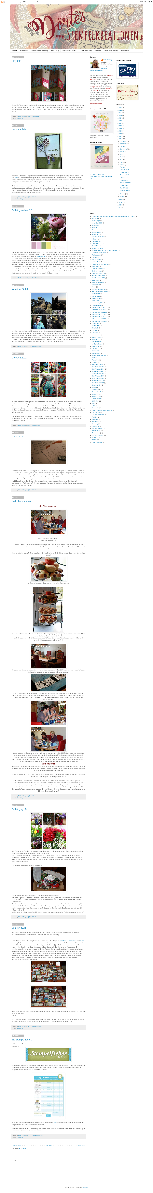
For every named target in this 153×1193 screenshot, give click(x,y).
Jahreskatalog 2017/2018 (99, 316)
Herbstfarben (96, 294)
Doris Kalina (63, 941)
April (121, 162)
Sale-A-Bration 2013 (98, 367)
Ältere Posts (81, 1145)
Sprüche (94, 387)
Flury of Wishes (96, 259)
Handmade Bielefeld (98, 282)
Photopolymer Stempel (99, 355)
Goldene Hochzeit (97, 268)
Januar (122, 196)
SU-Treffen (95, 401)
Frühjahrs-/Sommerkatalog (100, 264)
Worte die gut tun (97, 442)
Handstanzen (96, 284)
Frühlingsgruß (19, 809)
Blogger (85, 1187)
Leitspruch (95, 332)
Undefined (95, 419)
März (121, 165)
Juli (121, 154)
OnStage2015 (96, 348)
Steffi (16, 178)
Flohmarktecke (125, 51)
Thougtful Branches (98, 415)
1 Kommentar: (36, 116)
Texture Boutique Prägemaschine (102, 410)
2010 (120, 200)
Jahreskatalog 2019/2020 (99, 321)
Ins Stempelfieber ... (22, 1039)
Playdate (16, 61)
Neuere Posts (16, 1145)
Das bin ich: (24, 51)
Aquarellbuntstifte (97, 223)
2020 (120, 115)
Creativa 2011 (19, 357)
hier (55, 1122)
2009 (120, 202)
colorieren (95, 239)
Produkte (94, 357)
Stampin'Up (95, 394)
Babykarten (95, 225)
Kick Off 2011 (19, 928)
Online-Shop (55, 51)
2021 (120, 113)
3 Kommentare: (36, 795)
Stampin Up (20, 118)
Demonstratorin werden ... (70, 51)
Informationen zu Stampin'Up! (39, 51)
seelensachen (41, 256)
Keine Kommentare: (37, 197)
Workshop (95, 440)
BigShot (94, 227)
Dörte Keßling (107, 60)
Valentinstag (95, 421)
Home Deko (95, 300)
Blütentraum (95, 234)
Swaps (94, 403)
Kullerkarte (95, 328)
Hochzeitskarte (96, 298)
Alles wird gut (96, 221)
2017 (120, 123)
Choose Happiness (98, 237)
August (122, 152)
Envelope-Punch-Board (99, 252)
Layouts (94, 330)
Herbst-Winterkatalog (98, 289)
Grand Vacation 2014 (98, 275)
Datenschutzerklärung (111, 51)
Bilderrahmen (96, 230)
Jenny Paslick (72, 941)
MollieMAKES (96, 339)
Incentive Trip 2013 (97, 303)
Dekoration (95, 246)
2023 (120, 107)
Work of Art (95, 437)
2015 (120, 128)
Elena (41, 943)
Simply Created (96, 385)
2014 (120, 131)
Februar (122, 194)
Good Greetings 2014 (98, 273)
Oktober (122, 146)
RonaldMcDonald (97, 364)
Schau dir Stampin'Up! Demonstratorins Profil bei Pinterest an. (101, 176)
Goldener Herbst (97, 271)
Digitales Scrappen (97, 248)
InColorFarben (96, 305)
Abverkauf (95, 218)
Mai (121, 159)
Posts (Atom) (23, 1148)
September (123, 149)
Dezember (123, 141)
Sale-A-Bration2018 (98, 380)
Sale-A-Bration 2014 (98, 369)
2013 (120, 134)
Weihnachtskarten (97, 435)
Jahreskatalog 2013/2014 (99, 307)
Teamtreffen (95, 408)
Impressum (98, 51)
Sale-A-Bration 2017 (98, 376)
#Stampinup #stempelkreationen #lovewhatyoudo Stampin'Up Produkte (113, 216)
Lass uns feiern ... (21, 129)
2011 (120, 139)
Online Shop (95, 346)
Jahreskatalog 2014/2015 (99, 310)
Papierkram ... (19, 436)
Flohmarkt (95, 257)
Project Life (95, 360)
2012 (120, 136)
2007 (120, 207)
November (123, 144)
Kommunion (95, 323)
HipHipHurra (96, 296)
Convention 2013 (97, 243)
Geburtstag (95, 266)
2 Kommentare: (36, 425)
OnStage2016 (96, 351)
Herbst (94, 287)
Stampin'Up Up (96, 396)
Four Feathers (96, 262)
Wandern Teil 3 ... (21, 289)
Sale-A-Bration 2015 (98, 371)
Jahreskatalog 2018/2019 (99, 319)
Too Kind (94, 417)
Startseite (14, 51)
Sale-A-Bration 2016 (98, 373)
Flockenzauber (96, 255)
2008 (120, 205)
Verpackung (95, 426)
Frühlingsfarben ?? (22, 210)
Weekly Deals (96, 431)
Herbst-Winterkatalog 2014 (100, 291)
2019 (120, 118)
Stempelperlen (96, 399)
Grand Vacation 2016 (98, 278)
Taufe (93, 405)
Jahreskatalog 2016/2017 (99, 314)
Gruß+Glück (95, 280)
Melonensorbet (96, 335)
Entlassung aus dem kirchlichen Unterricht (104, 250)
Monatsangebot (96, 342)
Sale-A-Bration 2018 (98, 378)
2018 (120, 120)
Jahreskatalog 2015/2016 (99, 312)
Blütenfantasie (96, 232)
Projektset (95, 362)
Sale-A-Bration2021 (98, 383)
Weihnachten (96, 433)
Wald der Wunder (97, 428)
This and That (96, 412)
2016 (120, 126)
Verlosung (95, 424)
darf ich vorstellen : (22, 501)
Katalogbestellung (86, 51)
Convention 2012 (97, 241)
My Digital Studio (97, 344)
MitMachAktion (96, 337)
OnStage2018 (96, 353)
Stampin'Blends (96, 392)
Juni (121, 157)
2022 (120, 110)
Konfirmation (96, 326)
